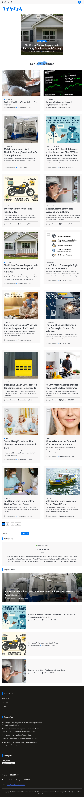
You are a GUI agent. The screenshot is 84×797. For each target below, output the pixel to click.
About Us (5, 699)
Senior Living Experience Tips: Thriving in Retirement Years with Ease (20, 444)
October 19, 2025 (49, 52)
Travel (49, 498)
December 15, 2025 (49, 620)
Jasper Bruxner (35, 52)
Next (17, 524)
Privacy (4, 706)
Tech (49, 146)
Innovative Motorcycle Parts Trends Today (43, 643)
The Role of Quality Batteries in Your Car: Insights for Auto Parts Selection (61, 328)
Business (9, 99)
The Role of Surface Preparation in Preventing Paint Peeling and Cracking (42, 47)
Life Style (41, 41)
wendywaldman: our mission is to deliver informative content (34, 792)
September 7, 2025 (25, 107)
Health (56, 146)
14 (12, 524)
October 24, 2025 (49, 673)
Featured (9, 146)
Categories (6, 761)
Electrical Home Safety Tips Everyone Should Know (46, 670)
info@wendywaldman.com (16, 785)
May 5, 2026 (24, 598)
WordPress (41, 794)
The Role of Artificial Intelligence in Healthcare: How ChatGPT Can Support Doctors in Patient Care (62, 152)
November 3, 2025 (49, 645)
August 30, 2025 (66, 107)
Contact (5, 702)
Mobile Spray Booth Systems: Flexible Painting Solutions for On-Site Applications (21, 152)
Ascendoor (68, 792)
